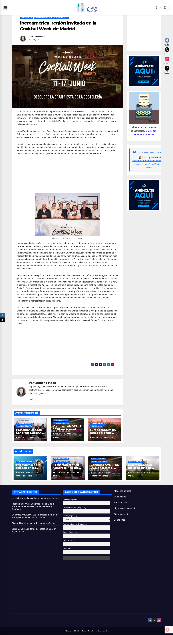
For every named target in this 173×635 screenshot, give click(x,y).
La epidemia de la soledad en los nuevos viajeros (28, 467)
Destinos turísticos (136, 461)
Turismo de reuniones (24, 426)
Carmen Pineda (38, 36)
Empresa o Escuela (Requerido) (75, 524)
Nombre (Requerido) (70, 500)
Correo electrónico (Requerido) (74, 508)
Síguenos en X (121, 514)
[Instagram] (165, 7)
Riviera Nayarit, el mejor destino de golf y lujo (140, 467)
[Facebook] (156, 7)
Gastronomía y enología (43, 18)
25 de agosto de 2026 (66, 472)
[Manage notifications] (167, 630)
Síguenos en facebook (124, 508)
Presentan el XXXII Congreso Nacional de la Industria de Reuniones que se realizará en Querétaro (33, 506)
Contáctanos (120, 497)
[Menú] (5, 8)
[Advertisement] (67, 175)
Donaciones (119, 520)
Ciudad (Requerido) (70, 532)
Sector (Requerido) (70, 516)
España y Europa (26, 18)
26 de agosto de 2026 (28, 472)
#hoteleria (146, 160)
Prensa (35, 437)
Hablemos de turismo (24, 461)
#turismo (136, 160)
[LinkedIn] (31, 399)
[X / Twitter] (160, 7)
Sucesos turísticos (61, 18)
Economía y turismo (98, 424)
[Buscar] (169, 7)
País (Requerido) (69, 540)
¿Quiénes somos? (122, 491)
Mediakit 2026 (120, 502)
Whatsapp (66, 548)
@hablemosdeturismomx (150, 152)
